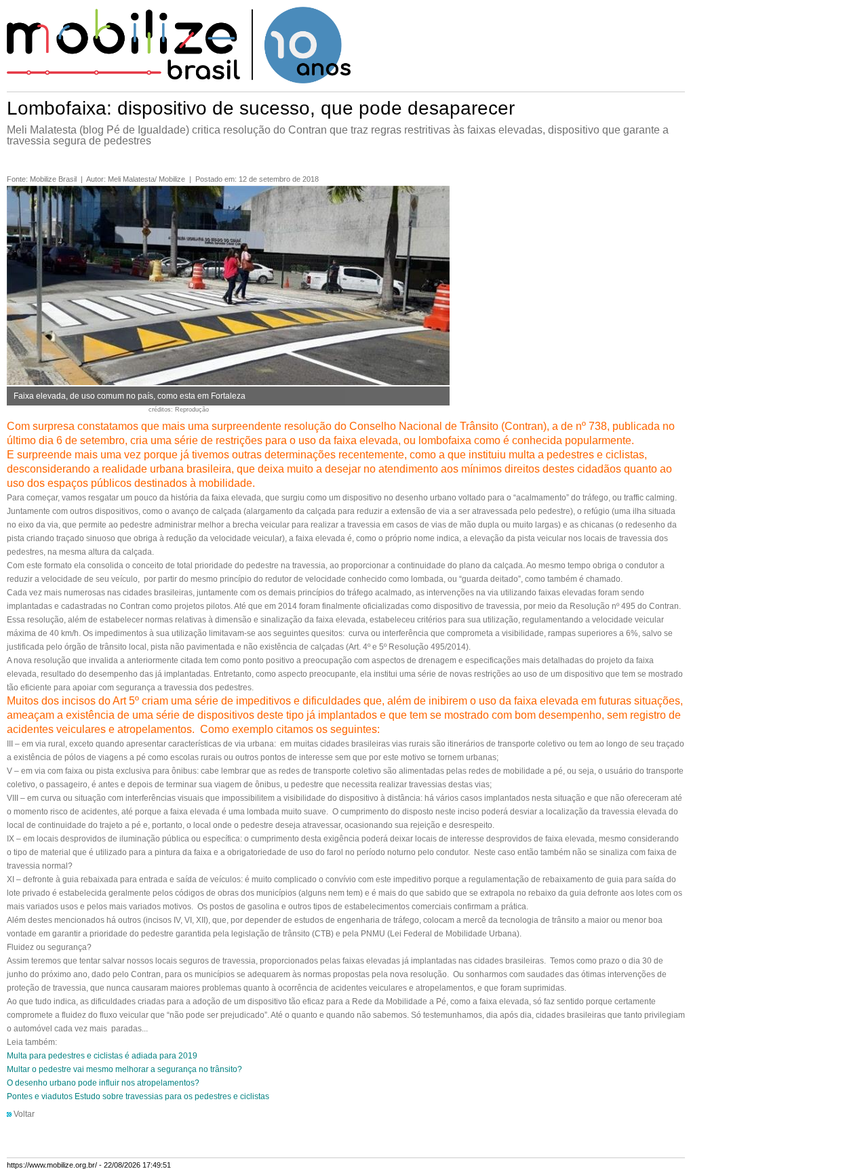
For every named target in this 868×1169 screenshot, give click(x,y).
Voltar (24, 1114)
